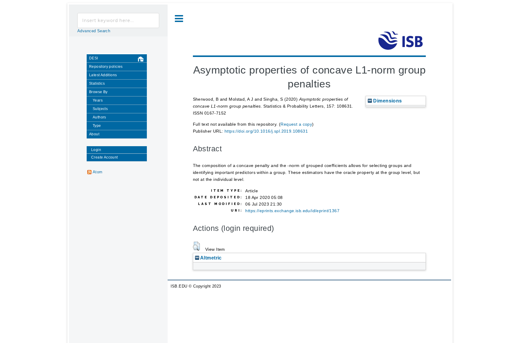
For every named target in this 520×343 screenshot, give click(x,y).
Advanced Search (93, 31)
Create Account (104, 157)
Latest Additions (103, 75)
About (94, 134)
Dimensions (387, 100)
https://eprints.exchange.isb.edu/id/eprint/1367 (292, 210)
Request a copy (296, 124)
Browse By (98, 92)
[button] (196, 246)
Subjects (100, 109)
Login (96, 150)
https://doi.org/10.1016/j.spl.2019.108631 (266, 131)
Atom (98, 172)
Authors (99, 117)
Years (98, 100)
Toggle (179, 19)
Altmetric (210, 257)
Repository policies (106, 67)
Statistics (97, 83)
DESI (93, 58)
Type (97, 126)
